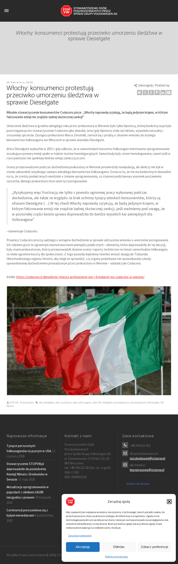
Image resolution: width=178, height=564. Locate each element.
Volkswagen (153, 402)
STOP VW (13, 402)
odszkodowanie (138, 402)
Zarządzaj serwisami (80, 535)
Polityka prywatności (116, 556)
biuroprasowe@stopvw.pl (147, 470)
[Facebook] (151, 92)
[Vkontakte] (168, 92)
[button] (169, 501)
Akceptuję (83, 547)
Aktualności (28, 402)
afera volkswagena (82, 402)
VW (162, 402)
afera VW (96, 402)
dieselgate (107, 402)
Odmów (118, 547)
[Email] (139, 92)
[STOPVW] (89, 10)
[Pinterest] (157, 92)
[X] (145, 92)
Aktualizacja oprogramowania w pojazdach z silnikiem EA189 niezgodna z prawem (28, 492)
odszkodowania (122, 402)
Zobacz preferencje (154, 547)
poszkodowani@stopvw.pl (147, 458)
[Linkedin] (163, 92)
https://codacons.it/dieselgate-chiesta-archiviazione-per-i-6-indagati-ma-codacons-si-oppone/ (80, 277)
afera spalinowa (63, 402)
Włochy (10, 406)
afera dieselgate (46, 402)
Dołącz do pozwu (138, 484)
